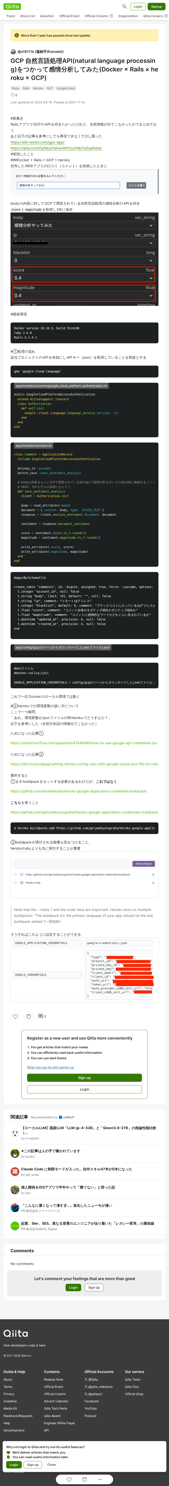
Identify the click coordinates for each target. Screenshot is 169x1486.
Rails (26, 88)
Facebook (91, 1401)
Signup (156, 6)
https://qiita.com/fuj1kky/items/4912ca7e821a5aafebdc (56, 148)
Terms (8, 1387)
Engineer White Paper (59, 1423)
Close (51, 1464)
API (46, 1430)
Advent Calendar (56, 1401)
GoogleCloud (66, 88)
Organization (128, 16)
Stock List (27, 16)
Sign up (33, 1465)
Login (138, 6)
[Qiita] (12, 6)
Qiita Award (52, 1416)
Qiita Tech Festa (55, 1408)
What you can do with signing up (50, 1067)
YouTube (90, 1408)
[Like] (15, 1016)
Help (7, 1423)
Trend (10, 16)
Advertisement (14, 1430)
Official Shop (134, 1394)
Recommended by (44, 1117)
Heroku (38, 88)
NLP (50, 88)
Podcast (90, 1416)
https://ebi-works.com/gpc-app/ (37, 142)
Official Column (99, 16)
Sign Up (94, 1287)
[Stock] (28, 1016)
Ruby (15, 88)
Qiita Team (132, 1379)
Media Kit (10, 1408)
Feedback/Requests (18, 1416)
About (8, 1379)
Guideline (10, 1401)
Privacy (9, 1394)
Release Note (53, 1379)
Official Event (69, 16)
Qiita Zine (132, 1387)
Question (47, 16)
